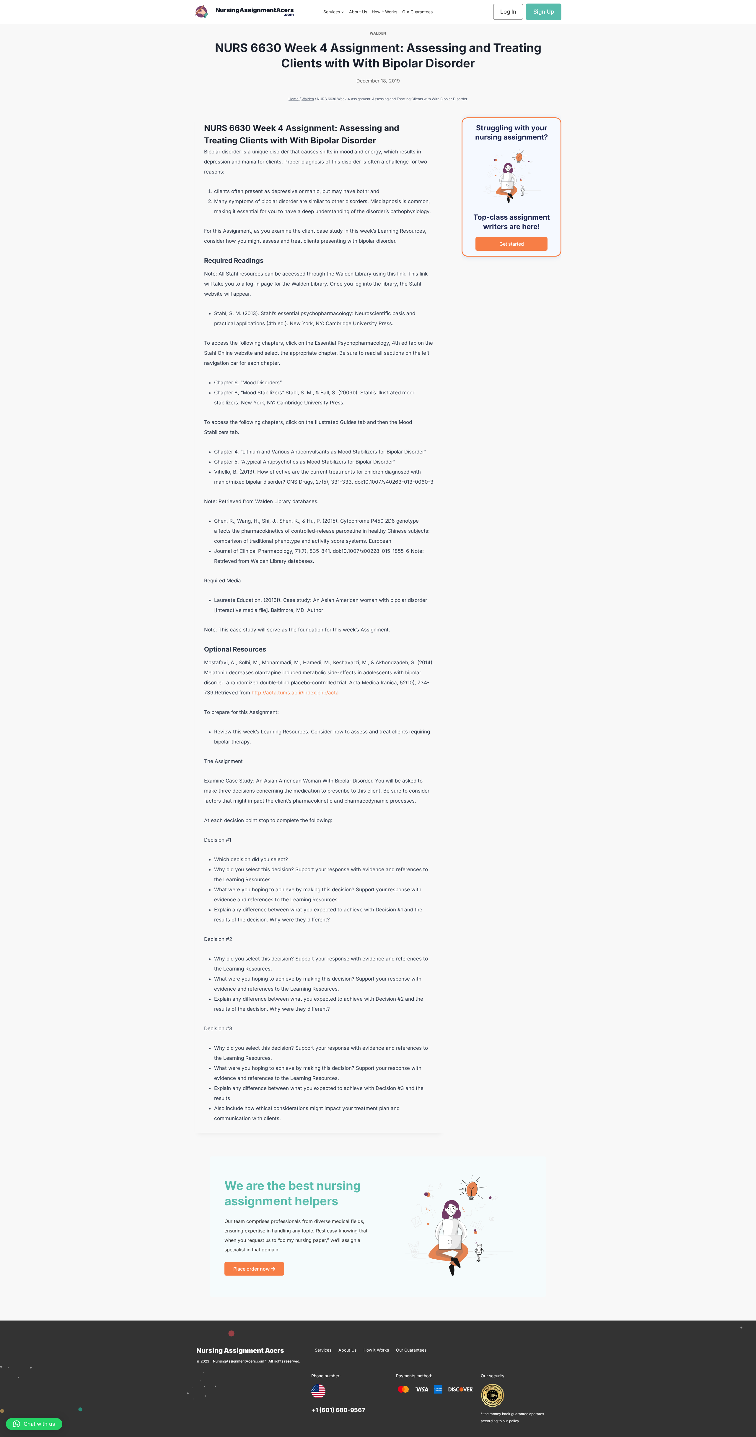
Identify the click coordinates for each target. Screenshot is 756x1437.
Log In (508, 11)
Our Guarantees (417, 11)
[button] (34, 1424)
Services (323, 1349)
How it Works (384, 11)
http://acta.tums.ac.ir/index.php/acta (295, 693)
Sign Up (543, 11)
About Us (358, 11)
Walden (378, 33)
